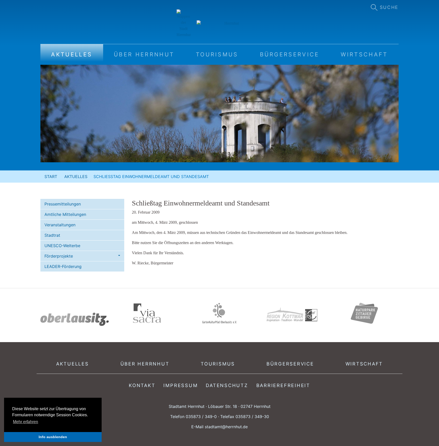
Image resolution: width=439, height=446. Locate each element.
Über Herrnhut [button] (144, 54)
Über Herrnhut (144, 364)
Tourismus (218, 364)
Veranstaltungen (59, 224)
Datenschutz (227, 385)
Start (50, 176)
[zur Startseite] (220, 23)
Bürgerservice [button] (289, 54)
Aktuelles (75, 176)
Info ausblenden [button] (53, 437)
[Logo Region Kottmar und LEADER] (292, 315)
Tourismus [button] (217, 54)
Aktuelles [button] (71, 54)
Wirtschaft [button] (364, 54)
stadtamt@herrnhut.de (226, 426)
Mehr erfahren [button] (25, 422)
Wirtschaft (364, 364)
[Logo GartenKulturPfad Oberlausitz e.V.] (219, 313)
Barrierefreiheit (283, 385)
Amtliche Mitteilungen (65, 214)
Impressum (180, 385)
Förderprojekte (58, 256)
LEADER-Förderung (63, 266)
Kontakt (142, 385)
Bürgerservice (290, 364)
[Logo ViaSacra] (147, 313)
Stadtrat (52, 235)
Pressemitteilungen (62, 203)
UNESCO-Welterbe (62, 245)
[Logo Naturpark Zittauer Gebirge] (364, 313)
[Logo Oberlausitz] (74, 319)
